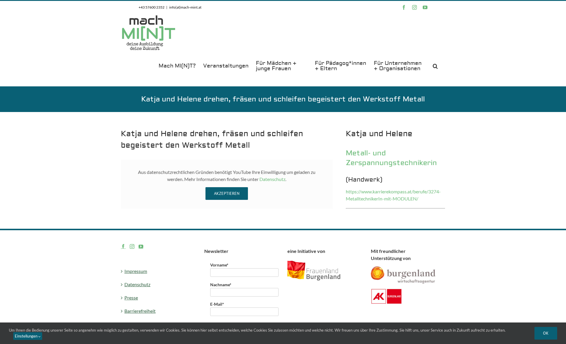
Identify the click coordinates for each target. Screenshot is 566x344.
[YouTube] (141, 246)
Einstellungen (26, 336)
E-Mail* (217, 304)
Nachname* (220, 284)
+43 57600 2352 (151, 7)
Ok (546, 333)
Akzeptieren (226, 193)
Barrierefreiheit (140, 311)
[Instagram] (132, 246)
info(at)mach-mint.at (185, 7)
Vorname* (219, 264)
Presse (131, 297)
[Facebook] (123, 246)
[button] (435, 65)
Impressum (135, 271)
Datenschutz (272, 179)
